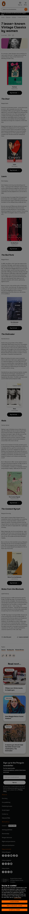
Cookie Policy (17, 897)
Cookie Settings (14, 901)
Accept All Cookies (14, 909)
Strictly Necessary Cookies (14, 905)
